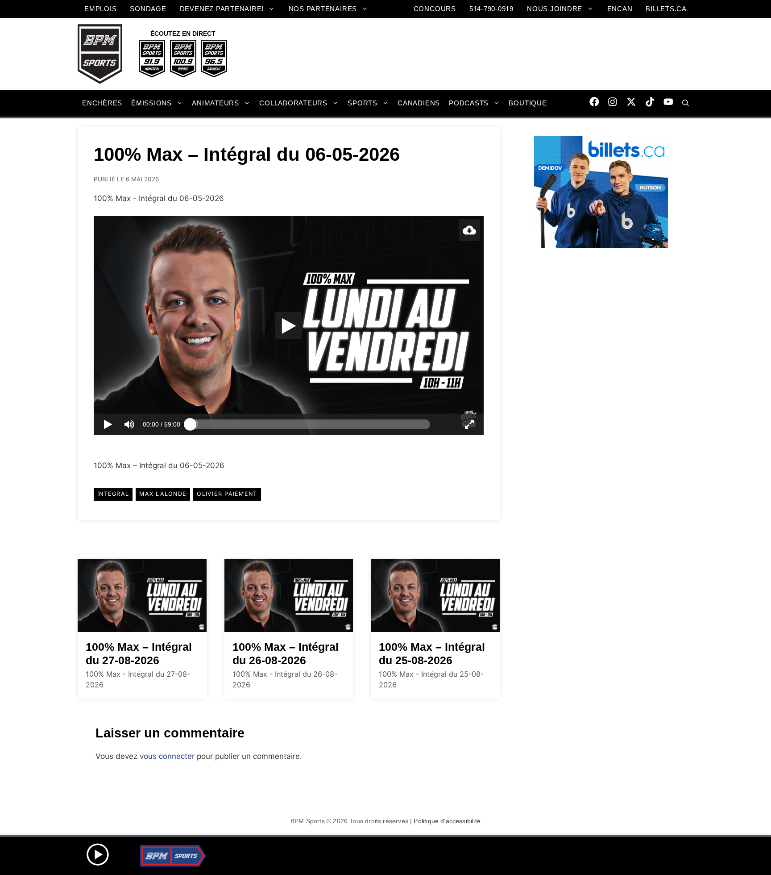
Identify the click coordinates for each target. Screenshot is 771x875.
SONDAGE (148, 9)
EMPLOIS (100, 9)
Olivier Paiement (227, 493)
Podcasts (469, 103)
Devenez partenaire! (222, 9)
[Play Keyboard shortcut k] (108, 424)
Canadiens (419, 103)
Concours (435, 9)
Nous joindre (554, 9)
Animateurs (215, 103)
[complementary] (289, 325)
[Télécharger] (469, 230)
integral (113, 493)
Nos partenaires (323, 9)
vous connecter (167, 756)
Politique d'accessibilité (447, 821)
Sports (362, 103)
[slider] (310, 424)
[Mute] (129, 424)
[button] (685, 103)
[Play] (288, 325)
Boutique (528, 103)
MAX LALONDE (163, 493)
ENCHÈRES (102, 103)
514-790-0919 (491, 9)
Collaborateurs (293, 103)
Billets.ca (666, 9)
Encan (620, 9)
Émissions (151, 103)
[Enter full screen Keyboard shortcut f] (469, 424)
